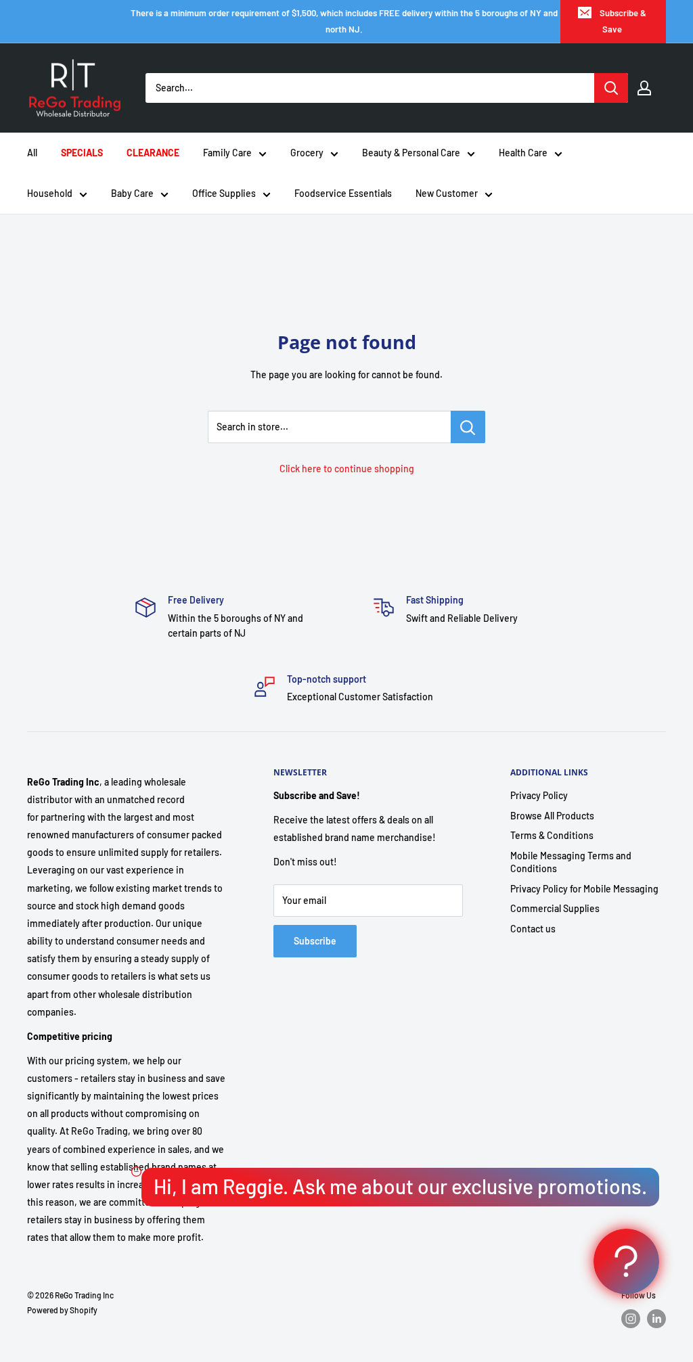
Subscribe (315, 941)
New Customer (447, 193)
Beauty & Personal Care (411, 152)
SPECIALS (82, 152)
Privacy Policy (539, 795)
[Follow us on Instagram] (630, 1318)
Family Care (227, 152)
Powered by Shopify (62, 1310)
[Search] (611, 88)
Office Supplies (224, 193)
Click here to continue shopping (347, 468)
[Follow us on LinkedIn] (656, 1318)
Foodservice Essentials (343, 193)
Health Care (523, 152)
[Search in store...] (468, 427)
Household (49, 193)
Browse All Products (552, 815)
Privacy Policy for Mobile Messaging (584, 888)
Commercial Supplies (555, 908)
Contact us (533, 928)
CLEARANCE (153, 152)
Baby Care (132, 193)
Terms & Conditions (552, 835)
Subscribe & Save (623, 21)
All (32, 152)
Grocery (306, 152)
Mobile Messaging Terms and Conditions (570, 862)
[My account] (644, 88)
